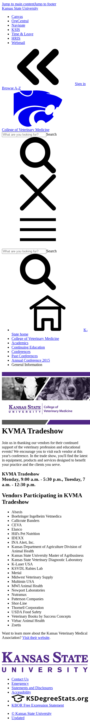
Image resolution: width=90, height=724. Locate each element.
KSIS (16, 30)
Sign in (80, 84)
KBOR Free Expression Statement (38, 705)
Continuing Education (28, 347)
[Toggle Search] (38, 172)
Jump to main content (18, 4)
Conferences (21, 352)
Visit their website (35, 638)
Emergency (20, 683)
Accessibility (21, 692)
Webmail (18, 43)
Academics (20, 343)
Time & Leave (22, 34)
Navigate (18, 25)
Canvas (17, 17)
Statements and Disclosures (32, 688)
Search (51, 134)
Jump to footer (45, 4)
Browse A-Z (11, 88)
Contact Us (20, 679)
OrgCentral (20, 21)
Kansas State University (20, 8)
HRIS (16, 38)
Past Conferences (25, 356)
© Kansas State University (32, 713)
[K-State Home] (38, 125)
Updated (18, 718)
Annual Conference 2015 (31, 360)
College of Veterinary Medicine (25, 130)
